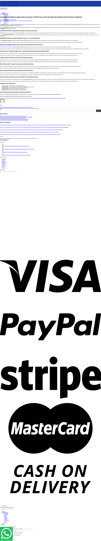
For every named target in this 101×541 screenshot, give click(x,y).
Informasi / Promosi (2, 14)
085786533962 (4, 140)
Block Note (6, 14)
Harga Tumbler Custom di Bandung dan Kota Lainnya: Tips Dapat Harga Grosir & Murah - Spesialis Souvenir (19, 127)
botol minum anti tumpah (24, 98)
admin (15, 19)
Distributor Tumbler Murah (8, 44)
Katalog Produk (5, 13)
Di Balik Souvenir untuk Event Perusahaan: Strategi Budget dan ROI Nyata (13, 116)
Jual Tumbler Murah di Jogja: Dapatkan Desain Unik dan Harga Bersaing (49, 129)
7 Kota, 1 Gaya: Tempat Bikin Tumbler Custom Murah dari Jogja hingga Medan (54, 127)
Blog (3, 523)
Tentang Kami (4, 3)
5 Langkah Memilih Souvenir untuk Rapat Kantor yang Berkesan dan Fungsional (14, 119)
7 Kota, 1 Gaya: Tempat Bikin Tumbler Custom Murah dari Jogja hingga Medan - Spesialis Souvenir (17, 129)
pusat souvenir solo (42, 98)
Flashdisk (6, 15)
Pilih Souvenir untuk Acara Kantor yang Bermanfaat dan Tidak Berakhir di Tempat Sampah (16, 117)
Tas (4, 22)
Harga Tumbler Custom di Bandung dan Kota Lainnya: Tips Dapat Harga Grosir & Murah (55, 124)
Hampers (6, 23)
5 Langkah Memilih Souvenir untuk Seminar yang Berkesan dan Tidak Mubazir (14, 120)
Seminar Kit (4, 165)
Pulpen (3, 164)
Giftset (3, 160)
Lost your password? (16, 534)
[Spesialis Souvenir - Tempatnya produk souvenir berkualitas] (3, 8)
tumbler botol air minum (61, 98)
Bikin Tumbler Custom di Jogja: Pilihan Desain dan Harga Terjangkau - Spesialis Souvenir (16, 134)
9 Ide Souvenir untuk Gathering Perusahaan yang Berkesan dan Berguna (13, 118)
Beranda (3, 12)
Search (1, 109)
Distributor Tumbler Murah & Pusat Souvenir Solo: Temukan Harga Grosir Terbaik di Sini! (16, 107)
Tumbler (3, 167)
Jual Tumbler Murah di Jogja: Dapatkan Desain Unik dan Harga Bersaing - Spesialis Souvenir (16, 131)
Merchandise (6, 21)
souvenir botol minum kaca (51, 98)
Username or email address (18, 528)
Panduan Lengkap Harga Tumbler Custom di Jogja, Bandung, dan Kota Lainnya (47, 134)
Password (15, 530)
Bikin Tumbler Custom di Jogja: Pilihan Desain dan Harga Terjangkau (46, 131)
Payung (5, 18)
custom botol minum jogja (34, 98)
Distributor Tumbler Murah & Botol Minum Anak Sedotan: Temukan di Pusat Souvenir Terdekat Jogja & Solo (19, 108)
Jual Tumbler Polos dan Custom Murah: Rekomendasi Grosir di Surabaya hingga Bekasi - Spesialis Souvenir (19, 124)
